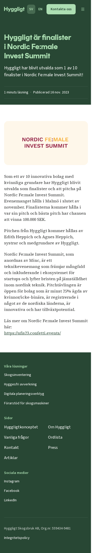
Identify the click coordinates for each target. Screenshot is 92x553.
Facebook (11, 490)
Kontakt (11, 447)
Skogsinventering (17, 374)
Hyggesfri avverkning (20, 384)
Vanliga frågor (16, 437)
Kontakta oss (61, 9)
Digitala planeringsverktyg (24, 393)
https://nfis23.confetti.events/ (32, 333)
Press (53, 447)
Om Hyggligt (59, 427)
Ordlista (55, 437)
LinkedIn (10, 500)
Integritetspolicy (17, 537)
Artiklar (11, 458)
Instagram (11, 481)
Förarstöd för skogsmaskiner (26, 403)
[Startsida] (14, 9)
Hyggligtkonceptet (21, 427)
